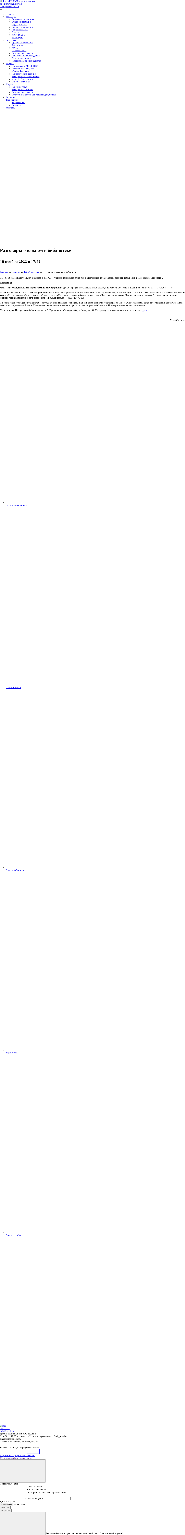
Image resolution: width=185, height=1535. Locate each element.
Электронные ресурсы (23, 68)
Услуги (9, 84)
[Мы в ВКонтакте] (1, 1445)
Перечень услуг (19, 87)
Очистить (5, 1507)
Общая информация (21, 22)
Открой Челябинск (21, 81)
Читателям (11, 40)
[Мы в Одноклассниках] (5, 1445)
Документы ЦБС (20, 29)
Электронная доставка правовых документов (34, 94)
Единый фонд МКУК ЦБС (25, 66)
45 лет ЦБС (17, 37)
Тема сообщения (35, 1486)
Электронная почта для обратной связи (46, 1492)
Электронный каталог (22, 89)
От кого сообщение (36, 1489)
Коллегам (10, 97)
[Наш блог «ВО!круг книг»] (11, 1445)
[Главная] (3, 1426)
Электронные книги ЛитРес (25, 76)
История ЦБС (18, 35)
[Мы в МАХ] (8, 1445)
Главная (10, 14)
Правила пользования (22, 27)
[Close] (23, 1470)
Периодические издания (24, 74)
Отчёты (15, 32)
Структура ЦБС (19, 24)
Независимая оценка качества (26, 61)
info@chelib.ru (7, 1431)
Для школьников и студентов (26, 55)
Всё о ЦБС (11, 16)
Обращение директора (23, 19)
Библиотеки (17, 45)
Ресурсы (10, 63)
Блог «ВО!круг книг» (22, 79)
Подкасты (16, 105)
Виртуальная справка (22, 53)
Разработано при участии (17, 1455)
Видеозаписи (18, 102)
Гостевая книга (19, 50)
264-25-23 (5, 1428)
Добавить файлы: (8, 1501)
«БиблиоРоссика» (20, 71)
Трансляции (12, 100)
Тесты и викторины (21, 58)
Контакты (10, 107)
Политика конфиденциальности (16, 1458)
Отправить (5, 1510)
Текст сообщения (34, 1498)
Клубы (15, 48)
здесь (144, 310)
